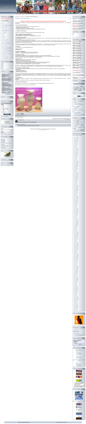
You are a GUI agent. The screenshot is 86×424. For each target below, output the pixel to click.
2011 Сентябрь (76, 149)
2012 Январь (76, 153)
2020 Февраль (76, 248)
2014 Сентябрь (76, 185)
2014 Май (75, 181)
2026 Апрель (76, 308)
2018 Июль (75, 230)
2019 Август (76, 242)
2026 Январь (76, 306)
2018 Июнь (75, 229)
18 (75, 88)
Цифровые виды (5, 108)
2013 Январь (76, 165)
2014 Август (76, 184)
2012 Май (75, 157)
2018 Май (75, 228)
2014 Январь (76, 177)
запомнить (4, 132)
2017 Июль (75, 218)
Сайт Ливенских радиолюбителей (76, 330)
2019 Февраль (76, 237)
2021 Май (75, 262)
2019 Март (75, 238)
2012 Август (76, 160)
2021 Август (76, 265)
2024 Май (75, 293)
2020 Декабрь (76, 257)
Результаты (3, 115)
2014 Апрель (76, 180)
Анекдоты (75, 113)
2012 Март (75, 155)
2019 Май (75, 240)
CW (3, 105)
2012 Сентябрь (76, 161)
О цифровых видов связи (78, 114)
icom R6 (2, 141)
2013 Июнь (75, 170)
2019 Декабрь (76, 246)
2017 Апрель (76, 215)
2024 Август (76, 296)
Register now (30, 4)
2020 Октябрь (76, 255)
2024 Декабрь (76, 298)
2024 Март (75, 291)
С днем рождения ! (78, 124)
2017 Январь (76, 212)
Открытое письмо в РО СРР (79, 115)
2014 (19, 16)
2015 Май (75, 193)
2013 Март (75, 167)
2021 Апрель (76, 261)
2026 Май (75, 309)
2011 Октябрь (76, 150)
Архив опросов (8, 115)
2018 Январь (76, 224)
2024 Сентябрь (76, 297)
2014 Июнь (75, 182)
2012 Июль (75, 159)
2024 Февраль (76, 290)
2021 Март (75, 260)
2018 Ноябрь (76, 234)
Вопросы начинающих (77, 100)
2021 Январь (76, 258)
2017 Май (75, 216)
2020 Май (75, 251)
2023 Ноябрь (76, 287)
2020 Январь (76, 247)
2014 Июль (75, 183)
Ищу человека (76, 106)
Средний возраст (78, 130)
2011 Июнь (75, 146)
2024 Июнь (75, 294)
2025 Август (76, 303)
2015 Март (75, 191)
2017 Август (76, 219)
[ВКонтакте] (17, 114)
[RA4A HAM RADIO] (79, 407)
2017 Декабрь (76, 223)
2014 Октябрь (76, 186)
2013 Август (76, 172)
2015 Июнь (75, 194)
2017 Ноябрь (76, 222)
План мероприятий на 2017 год (79, 110)
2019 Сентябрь (76, 243)
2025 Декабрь (76, 305)
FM (3, 107)
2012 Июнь (75, 158)
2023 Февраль (76, 281)
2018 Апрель (76, 227)
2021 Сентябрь (76, 266)
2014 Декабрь (76, 188)
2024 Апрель (76, 292)
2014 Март (75, 179)
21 (80, 88)
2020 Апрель (76, 250)
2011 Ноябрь (76, 151)
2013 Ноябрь (76, 175)
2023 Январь (76, 280)
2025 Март (75, 300)
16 (25, 16)
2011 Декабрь (76, 152)
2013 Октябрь (76, 174)
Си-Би (4, 109)
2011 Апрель (76, 144)
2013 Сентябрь (76, 173)
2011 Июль (75, 147)
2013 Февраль (76, 166)
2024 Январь (76, 289)
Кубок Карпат (76, 112)
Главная (16, 16)
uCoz (67, 422)
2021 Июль (75, 264)
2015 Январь (76, 189)
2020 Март (75, 249)
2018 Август (76, 231)
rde (27, 84)
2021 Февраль (76, 259)
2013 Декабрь (76, 176)
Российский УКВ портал (78, 335)
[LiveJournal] (23, 114)
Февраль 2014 (81, 82)
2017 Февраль (76, 213)
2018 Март (75, 226)
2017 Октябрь (76, 221)
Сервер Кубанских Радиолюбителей (76, 333)
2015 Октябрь (76, 197)
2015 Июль (75, 195)
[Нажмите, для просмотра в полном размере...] (28, 111)
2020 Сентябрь (76, 254)
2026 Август (76, 310)
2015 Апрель (76, 192)
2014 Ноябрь (76, 187)
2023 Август (76, 286)
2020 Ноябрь (76, 256)
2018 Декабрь (76, 235)
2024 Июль (75, 295)
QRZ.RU (75, 332)
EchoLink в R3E (76, 103)
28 (80, 90)
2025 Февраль (76, 299)
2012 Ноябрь (76, 163)
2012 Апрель (76, 156)
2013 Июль (75, 171)
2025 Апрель (76, 301)
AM (3, 113)
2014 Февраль (76, 178)
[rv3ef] (16, 122)
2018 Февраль (76, 225)
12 (77, 87)
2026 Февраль (76, 307)
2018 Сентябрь (76, 232)
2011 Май (75, 145)
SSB (3, 106)
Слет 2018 (75, 107)
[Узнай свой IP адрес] (5, 164)
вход (34, 4)
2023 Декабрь (76, 288)
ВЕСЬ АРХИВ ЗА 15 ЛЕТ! (77, 135)
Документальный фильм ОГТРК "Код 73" (79, 120)
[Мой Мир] (22, 114)
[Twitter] (19, 114)
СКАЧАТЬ (74, 19)
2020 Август (76, 253)
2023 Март (75, 282)
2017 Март (75, 214)
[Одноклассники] (20, 114)
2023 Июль (75, 285)
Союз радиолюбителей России (79, 334)
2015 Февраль (76, 190)
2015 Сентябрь (76, 196)
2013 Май (75, 169)
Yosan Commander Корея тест (79, 104)
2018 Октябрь (76, 233)
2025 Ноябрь (76, 304)
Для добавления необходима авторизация (7, 94)
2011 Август (76, 148)
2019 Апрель (76, 239)
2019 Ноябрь (76, 245)
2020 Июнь (75, 252)
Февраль (22, 16)
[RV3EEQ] (16, 125)
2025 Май (75, 302)
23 (83, 88)
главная (25, 4)
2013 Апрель (76, 168)
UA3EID (25, 115)
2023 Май (75, 283)
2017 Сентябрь (76, 220)
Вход (45, 129)
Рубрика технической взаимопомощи (4, 146)
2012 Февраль (76, 154)
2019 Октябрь (76, 244)
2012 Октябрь (76, 162)
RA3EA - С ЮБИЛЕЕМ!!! (79, 129)
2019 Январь (76, 236)
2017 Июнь (75, 217)
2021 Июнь (75, 263)
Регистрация (42, 129)
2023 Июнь (75, 284)
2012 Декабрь (76, 164)
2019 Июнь (75, 241)
